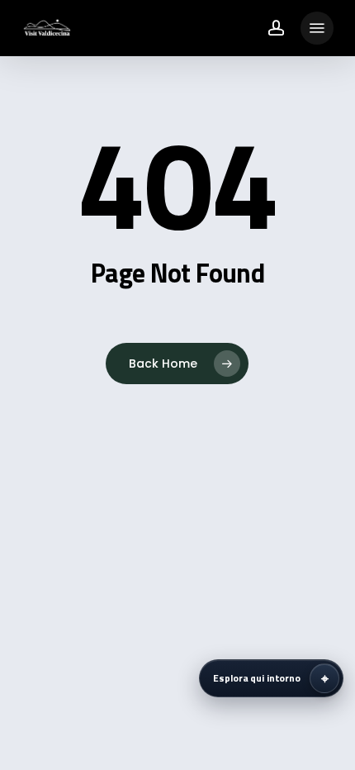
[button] (317, 28)
